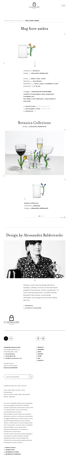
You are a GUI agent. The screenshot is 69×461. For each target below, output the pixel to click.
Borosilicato (37, 81)
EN (11, 338)
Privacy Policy (11, 447)
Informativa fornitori (13, 454)
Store (40, 356)
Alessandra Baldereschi (39, 73)
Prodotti (12, 20)
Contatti (41, 360)
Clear (38, 78)
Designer (41, 349)
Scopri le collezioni (33, 308)
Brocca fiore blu (31, 203)
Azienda (40, 354)
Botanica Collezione (34, 123)
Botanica (21, 20)
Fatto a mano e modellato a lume (46, 83)
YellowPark (12, 396)
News (39, 351)
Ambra (33, 78)
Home (6, 20)
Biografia (29, 305)
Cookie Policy (10, 449)
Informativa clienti (12, 452)
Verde (43, 78)
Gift (39, 358)
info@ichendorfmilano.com (13, 358)
